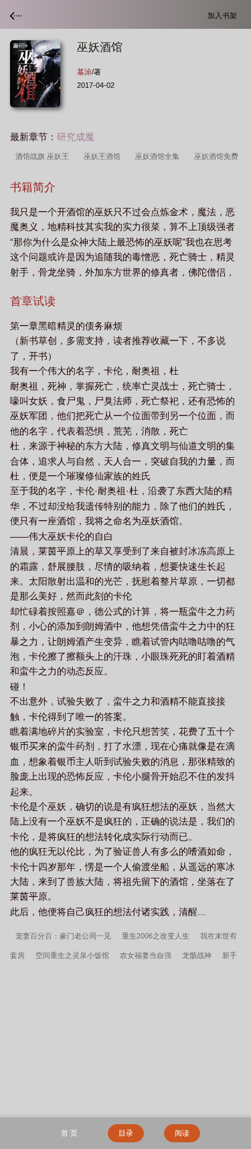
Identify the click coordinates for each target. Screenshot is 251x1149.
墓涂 (84, 72)
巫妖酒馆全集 (159, 156)
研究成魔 (75, 136)
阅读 (182, 1133)
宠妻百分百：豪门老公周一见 (63, 936)
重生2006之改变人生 (155, 936)
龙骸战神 (197, 955)
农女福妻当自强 (145, 955)
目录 (125, 1133)
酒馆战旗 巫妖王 (44, 156)
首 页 (69, 1133)
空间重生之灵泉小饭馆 (72, 955)
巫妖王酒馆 (104, 156)
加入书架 (224, 15)
